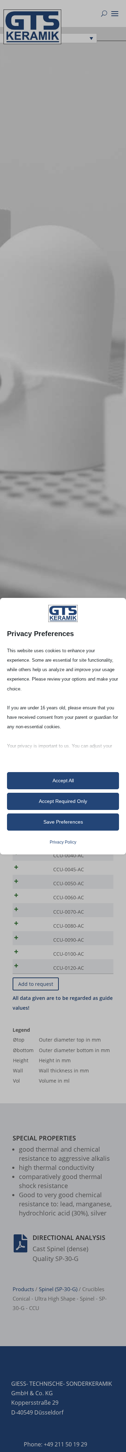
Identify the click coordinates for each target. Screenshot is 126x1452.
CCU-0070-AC (68, 911)
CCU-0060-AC (68, 897)
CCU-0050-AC (68, 883)
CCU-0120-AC (68, 967)
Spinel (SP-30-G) (58, 1289)
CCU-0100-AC (68, 953)
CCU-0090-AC (68, 939)
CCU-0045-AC (68, 869)
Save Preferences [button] (63, 822)
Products (23, 1289)
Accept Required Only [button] (63, 801)
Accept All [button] (63, 780)
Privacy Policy (63, 842)
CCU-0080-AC (68, 925)
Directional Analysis (69, 1237)
